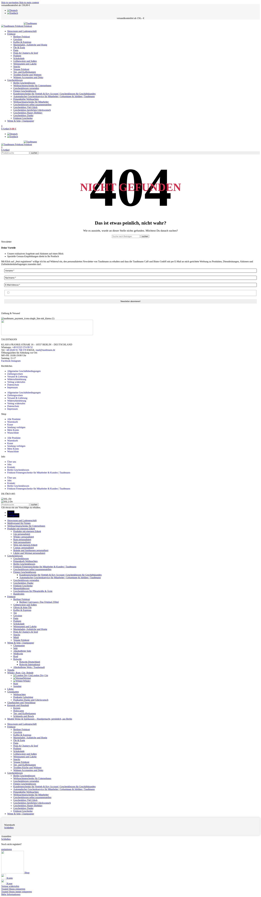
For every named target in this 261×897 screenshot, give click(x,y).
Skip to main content (29, 2)
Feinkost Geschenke (23, 118)
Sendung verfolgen (16, 427)
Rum (15, 683)
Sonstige (17, 686)
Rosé (15, 656)
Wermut (27, 678)
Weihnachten (19, 694)
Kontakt (11, 467)
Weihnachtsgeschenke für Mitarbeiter (31, 102)
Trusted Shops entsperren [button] (13, 889)
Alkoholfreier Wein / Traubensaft (29, 667)
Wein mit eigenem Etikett (25, 545)
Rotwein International (29, 664)
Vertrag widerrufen (16, 382)
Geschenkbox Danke (23, 115)
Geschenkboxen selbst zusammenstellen (32, 104)
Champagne (19, 645)
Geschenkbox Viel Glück (25, 107)
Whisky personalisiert (23, 536)
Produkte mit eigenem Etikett (27, 531)
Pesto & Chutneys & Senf (25, 53)
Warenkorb (12, 422)
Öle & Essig (19, 47)
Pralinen (17, 55)
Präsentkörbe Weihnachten (26, 99)
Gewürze (17, 39)
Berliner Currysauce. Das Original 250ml (39, 602)
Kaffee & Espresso (22, 42)
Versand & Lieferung (17, 376)
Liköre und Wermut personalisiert (29, 553)
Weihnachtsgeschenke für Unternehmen (32, 85)
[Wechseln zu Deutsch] (12, 10)
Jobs (9, 464)
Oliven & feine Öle (22, 607)
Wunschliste (13, 432)
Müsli (16, 637)
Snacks (16, 66)
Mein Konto (13, 430)
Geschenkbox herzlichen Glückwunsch (32, 110)
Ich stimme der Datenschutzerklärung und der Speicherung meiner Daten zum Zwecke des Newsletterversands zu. (64, 292)
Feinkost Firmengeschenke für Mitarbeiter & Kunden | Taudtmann (38, 472)
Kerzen (16, 708)
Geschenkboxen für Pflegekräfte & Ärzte (32, 591)
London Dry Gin (40, 675)
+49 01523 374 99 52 (22, 347)
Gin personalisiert (21, 534)
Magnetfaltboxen (21, 588)
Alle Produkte (14, 419)
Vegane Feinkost (21, 69)
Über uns (11, 461)
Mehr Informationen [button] (10, 894)
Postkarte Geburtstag (23, 697)
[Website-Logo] (12, 26)
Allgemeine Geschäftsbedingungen (24, 371)
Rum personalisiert (22, 539)
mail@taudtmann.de (45, 350)
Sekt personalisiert (22, 542)
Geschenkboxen (21, 558)
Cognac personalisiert (23, 547)
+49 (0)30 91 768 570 (15, 350)
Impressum (12, 387)
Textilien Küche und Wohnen (27, 74)
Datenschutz (13, 384)
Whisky (27, 681)
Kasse (10, 424)
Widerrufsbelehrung (16, 379)
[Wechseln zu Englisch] (12, 13)
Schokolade (18, 58)
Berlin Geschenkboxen (24, 83)
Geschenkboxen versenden (26, 88)
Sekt (15, 648)
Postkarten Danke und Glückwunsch (30, 700)
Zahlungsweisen (15, 374)
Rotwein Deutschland (29, 662)
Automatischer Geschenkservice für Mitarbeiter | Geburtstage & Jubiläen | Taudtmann (54, 96)
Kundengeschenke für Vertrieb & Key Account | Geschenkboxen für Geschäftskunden (54, 93)
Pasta (15, 50)
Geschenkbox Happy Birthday (27, 112)
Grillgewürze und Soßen (25, 61)
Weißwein (18, 653)
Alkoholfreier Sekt (22, 651)
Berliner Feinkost (21, 36)
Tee (15, 613)
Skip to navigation (10, 2)
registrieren (6, 849)
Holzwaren (18, 710)
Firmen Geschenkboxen (24, 91)
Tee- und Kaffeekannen (24, 72)
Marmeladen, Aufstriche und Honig (30, 44)
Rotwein (17, 659)
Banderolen (18, 594)
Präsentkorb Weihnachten (25, 561)
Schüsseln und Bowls (23, 716)
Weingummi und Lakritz (25, 64)
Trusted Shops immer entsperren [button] (16, 891)
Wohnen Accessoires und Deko (28, 77)
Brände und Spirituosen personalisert (30, 550)
